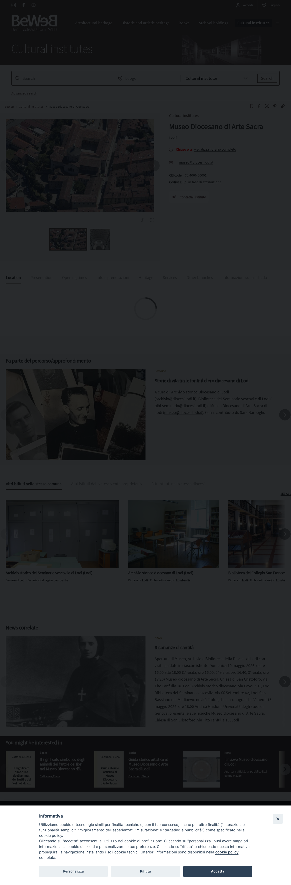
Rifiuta (145, 871)
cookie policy (226, 852)
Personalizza (73, 871)
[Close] (278, 819)
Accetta (217, 871)
